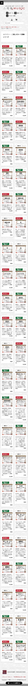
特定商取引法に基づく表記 (20, 676)
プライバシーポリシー (7, 676)
